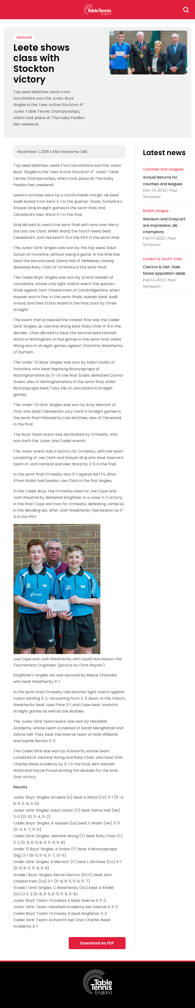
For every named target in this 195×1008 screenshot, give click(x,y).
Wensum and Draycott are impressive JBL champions (164, 225)
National (24, 37)
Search (186, 10)
